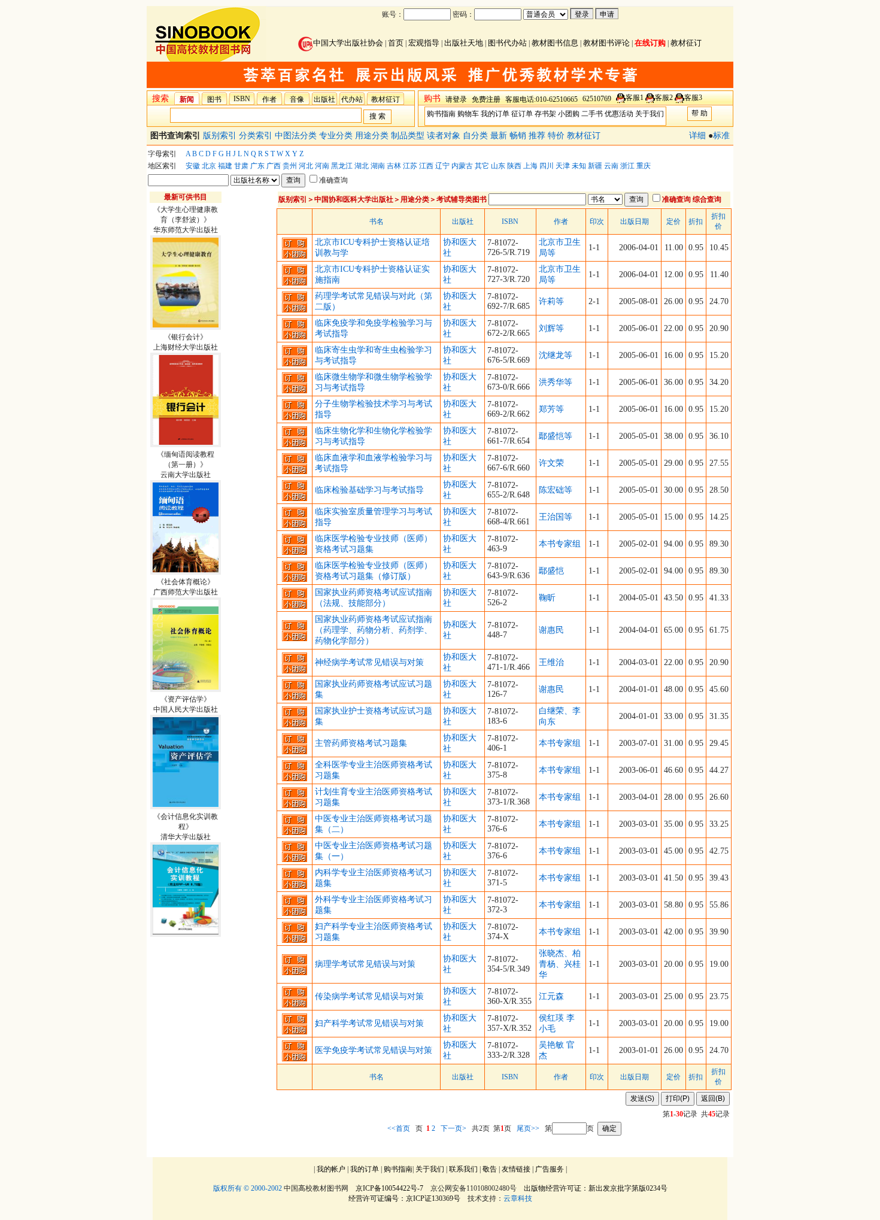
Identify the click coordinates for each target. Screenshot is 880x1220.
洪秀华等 (555, 382)
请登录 (456, 99)
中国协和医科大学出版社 (353, 199)
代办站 (352, 99)
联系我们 (463, 1169)
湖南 (378, 166)
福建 (225, 166)
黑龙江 (342, 166)
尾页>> (528, 1128)
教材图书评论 (606, 42)
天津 (563, 166)
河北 (306, 166)
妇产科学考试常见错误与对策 (369, 1023)
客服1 (635, 97)
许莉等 (551, 301)
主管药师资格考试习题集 (361, 743)
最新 (499, 135)
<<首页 (398, 1128)
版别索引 (221, 135)
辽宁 (442, 166)
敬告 (490, 1169)
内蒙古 (462, 166)
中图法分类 (297, 135)
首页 (395, 42)
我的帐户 (331, 1169)
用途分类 (373, 135)
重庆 (643, 166)
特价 (557, 135)
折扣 (695, 221)
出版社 (324, 99)
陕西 (514, 166)
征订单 (522, 114)
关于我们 (649, 114)
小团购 (568, 114)
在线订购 (650, 42)
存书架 (545, 114)
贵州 (290, 166)
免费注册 (486, 99)
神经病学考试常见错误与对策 (369, 662)
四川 (546, 166)
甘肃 (241, 166)
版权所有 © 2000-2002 (247, 1188)
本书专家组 (560, 543)
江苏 (410, 166)
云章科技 (517, 1198)
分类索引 (257, 135)
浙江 (627, 166)
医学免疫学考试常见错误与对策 (373, 1050)
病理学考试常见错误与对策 (365, 964)
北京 (209, 166)
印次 (597, 221)
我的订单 (495, 114)
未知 (579, 166)
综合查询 (707, 199)
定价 (673, 221)
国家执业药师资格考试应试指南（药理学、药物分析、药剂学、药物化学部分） (373, 630)
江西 (426, 166)
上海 (530, 166)
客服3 (693, 97)
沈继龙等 (555, 355)
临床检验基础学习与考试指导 (369, 489)
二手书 (592, 114)
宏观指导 (423, 42)
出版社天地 (463, 42)
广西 (273, 166)
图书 (214, 99)
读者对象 (445, 135)
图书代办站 (507, 42)
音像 (297, 99)
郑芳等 (551, 409)
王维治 (551, 662)
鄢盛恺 (551, 570)
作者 (269, 99)
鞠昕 (547, 597)
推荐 (538, 135)
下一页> (453, 1128)
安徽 (193, 166)
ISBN (241, 99)
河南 (322, 166)
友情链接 (516, 1169)
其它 (482, 166)
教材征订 (686, 42)
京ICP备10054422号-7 (389, 1188)
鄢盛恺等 (555, 436)
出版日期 (634, 221)
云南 (611, 166)
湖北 (361, 166)
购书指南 (441, 114)
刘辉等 (551, 328)
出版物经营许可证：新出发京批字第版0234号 (595, 1188)
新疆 (595, 166)
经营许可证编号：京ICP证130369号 (404, 1198)
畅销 (519, 135)
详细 (697, 135)
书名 (376, 221)
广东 (257, 166)
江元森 (551, 996)
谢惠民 (551, 630)
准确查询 (333, 180)
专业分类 (337, 135)
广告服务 (549, 1169)
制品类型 (409, 135)
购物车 (468, 114)
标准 (721, 135)
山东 (498, 166)
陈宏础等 (555, 489)
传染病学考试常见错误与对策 (369, 996)
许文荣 (551, 463)
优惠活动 (619, 114)
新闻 (187, 99)
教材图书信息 (555, 42)
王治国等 (555, 516)
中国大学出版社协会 (348, 42)
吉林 (394, 166)
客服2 (664, 97)
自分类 (476, 135)
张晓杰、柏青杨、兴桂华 (560, 964)
